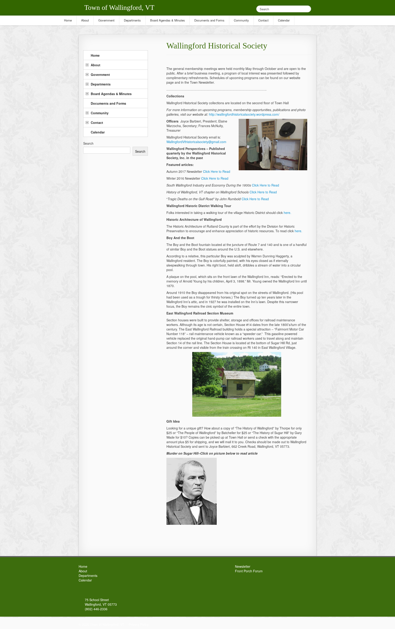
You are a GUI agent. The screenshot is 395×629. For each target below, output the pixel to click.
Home (95, 55)
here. (287, 212)
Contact (97, 122)
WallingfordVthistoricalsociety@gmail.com (196, 141)
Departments (101, 84)
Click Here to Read (216, 171)
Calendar (98, 132)
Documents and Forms (108, 103)
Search (88, 143)
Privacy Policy (139, 624)
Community (100, 113)
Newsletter (242, 566)
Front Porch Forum (249, 571)
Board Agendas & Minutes (111, 93)
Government (100, 74)
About (95, 65)
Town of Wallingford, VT (119, 7)
